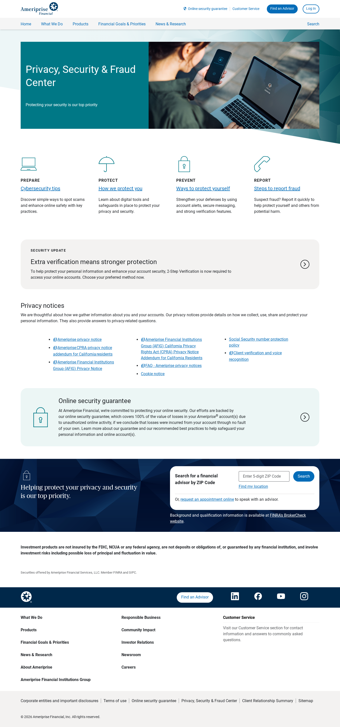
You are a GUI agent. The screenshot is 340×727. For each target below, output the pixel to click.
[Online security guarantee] (170, 417)
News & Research (36, 654)
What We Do (31, 617)
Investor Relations (137, 642)
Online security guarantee (207, 9)
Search (313, 24)
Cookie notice (153, 373)
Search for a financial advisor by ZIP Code (196, 479)
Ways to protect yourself (203, 188)
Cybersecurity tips (40, 188)
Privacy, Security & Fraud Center (209, 700)
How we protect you (120, 188)
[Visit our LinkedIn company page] (234, 597)
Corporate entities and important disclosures (59, 700)
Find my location (253, 486)
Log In (311, 8)
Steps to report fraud (277, 188)
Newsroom (131, 654)
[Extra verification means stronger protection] (170, 264)
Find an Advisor (282, 8)
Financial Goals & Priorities (45, 642)
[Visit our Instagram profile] (304, 597)
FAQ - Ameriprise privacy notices (173, 365)
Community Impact (138, 630)
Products (29, 630)
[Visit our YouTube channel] (281, 597)
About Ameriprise (36, 667)
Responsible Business (141, 617)
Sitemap (305, 700)
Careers (128, 667)
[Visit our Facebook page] (258, 597)
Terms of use (115, 700)
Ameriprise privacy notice (79, 339)
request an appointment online (207, 499)
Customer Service (245, 9)
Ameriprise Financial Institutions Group (56, 679)
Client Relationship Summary (267, 700)
